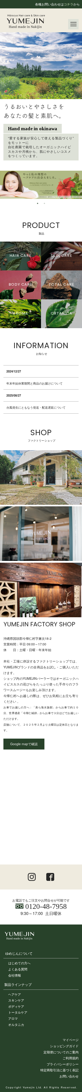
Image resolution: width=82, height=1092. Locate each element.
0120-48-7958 (45, 906)
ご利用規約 (71, 1058)
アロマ (13, 1018)
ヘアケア (14, 994)
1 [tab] (37, 203)
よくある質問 (17, 969)
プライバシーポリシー (63, 1064)
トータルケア (17, 1012)
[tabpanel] (41, 185)
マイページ (71, 1039)
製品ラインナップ (18, 984)
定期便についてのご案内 (61, 1052)
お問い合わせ (69, 1076)
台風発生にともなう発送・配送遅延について (36, 407)
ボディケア (16, 1006)
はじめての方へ (19, 963)
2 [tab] (44, 203)
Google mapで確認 (24, 744)
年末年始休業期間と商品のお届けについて (34, 383)
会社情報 (14, 975)
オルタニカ (16, 1024)
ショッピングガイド (64, 1046)
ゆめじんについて (19, 953)
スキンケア (16, 1000)
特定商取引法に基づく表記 (59, 1070)
